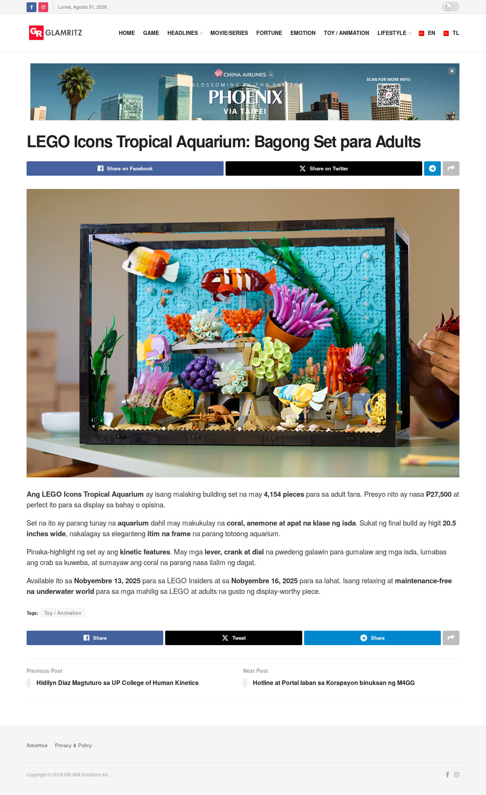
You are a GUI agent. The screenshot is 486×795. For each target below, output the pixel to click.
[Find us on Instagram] (43, 6)
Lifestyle (391, 32)
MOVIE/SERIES (229, 32)
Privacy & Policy (73, 745)
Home (127, 32)
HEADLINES (182, 32)
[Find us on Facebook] (31, 6)
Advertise (37, 745)
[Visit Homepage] (65, 32)
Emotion (303, 32)
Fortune (269, 32)
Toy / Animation (346, 32)
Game (151, 32)
